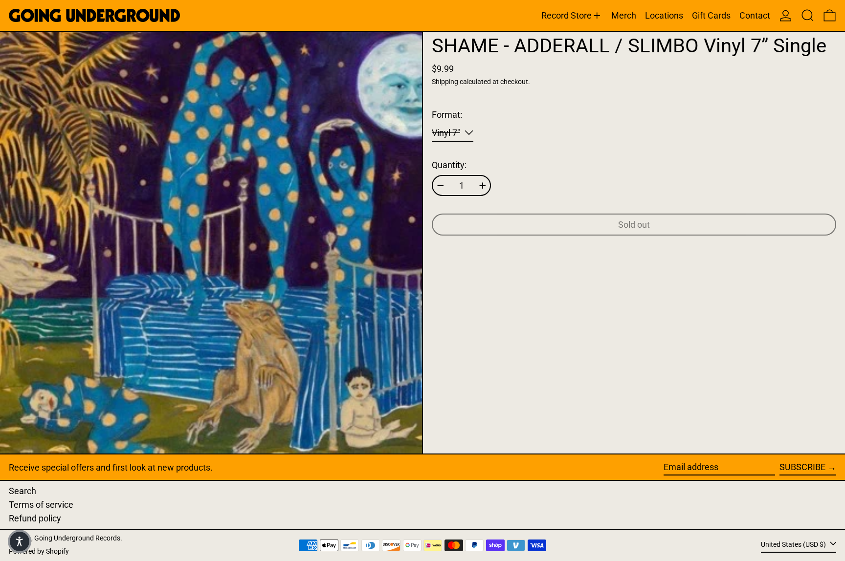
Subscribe (802, 467)
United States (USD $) (794, 544)
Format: (447, 114)
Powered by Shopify (39, 551)
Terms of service (41, 504)
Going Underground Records (77, 538)
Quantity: (449, 165)
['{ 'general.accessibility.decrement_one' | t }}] (440, 185)
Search (22, 491)
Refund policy (35, 518)
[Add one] (482, 185)
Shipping (445, 82)
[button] (807, 15)
